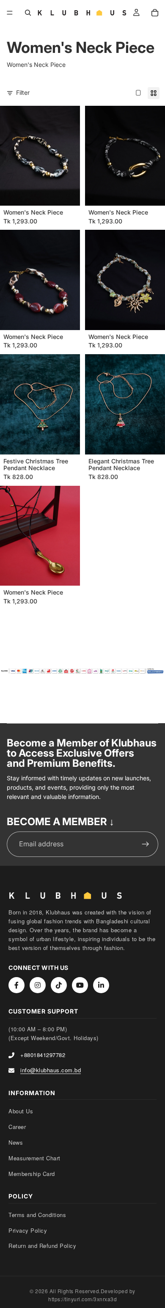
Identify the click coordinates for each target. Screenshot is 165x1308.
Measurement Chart (34, 1158)
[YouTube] (80, 985)
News (15, 1142)
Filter (23, 92)
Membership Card (31, 1174)
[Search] (28, 12)
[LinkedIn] (101, 985)
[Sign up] (145, 844)
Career (17, 1127)
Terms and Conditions (37, 1215)
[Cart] (155, 12)
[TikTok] (59, 985)
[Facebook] (16, 985)
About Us (20, 1111)
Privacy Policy (27, 1230)
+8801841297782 (42, 1055)
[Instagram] (38, 985)
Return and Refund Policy (42, 1246)
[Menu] (9, 12)
